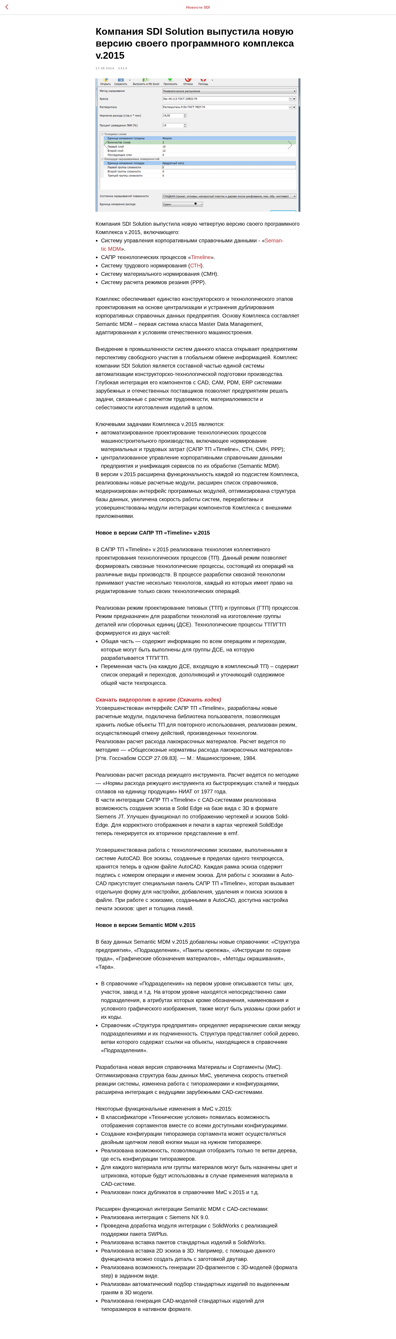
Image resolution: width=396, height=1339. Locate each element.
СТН (195, 266)
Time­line (201, 257)
